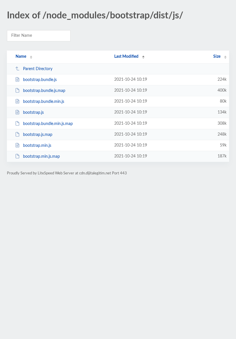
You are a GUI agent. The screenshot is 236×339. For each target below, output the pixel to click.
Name (21, 57)
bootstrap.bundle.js (40, 80)
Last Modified (126, 57)
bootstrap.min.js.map (41, 157)
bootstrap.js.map (37, 135)
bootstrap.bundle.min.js (43, 102)
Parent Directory (37, 69)
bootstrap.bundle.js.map (44, 91)
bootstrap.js (33, 113)
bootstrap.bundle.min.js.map (48, 124)
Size (216, 57)
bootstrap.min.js (37, 146)
